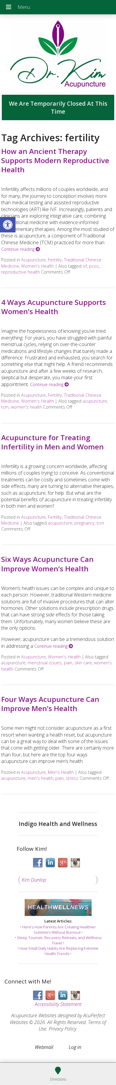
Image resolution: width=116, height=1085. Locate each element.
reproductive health (20, 272)
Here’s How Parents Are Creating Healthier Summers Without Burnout (59, 929)
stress (72, 778)
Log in (75, 1047)
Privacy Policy (62, 1028)
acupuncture (95, 401)
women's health (26, 407)
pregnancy (84, 523)
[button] (7, 224)
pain (68, 663)
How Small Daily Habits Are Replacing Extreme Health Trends (59, 951)
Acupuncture (33, 260)
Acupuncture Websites (34, 1015)
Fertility (55, 260)
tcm (5, 407)
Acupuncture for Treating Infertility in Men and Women (52, 442)
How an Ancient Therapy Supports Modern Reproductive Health (55, 160)
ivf (85, 266)
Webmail (44, 1047)
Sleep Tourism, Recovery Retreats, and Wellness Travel (59, 940)
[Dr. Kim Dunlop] (58, 55)
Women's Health (37, 266)
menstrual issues (45, 663)
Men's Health (61, 772)
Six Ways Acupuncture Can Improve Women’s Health (47, 563)
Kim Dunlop (34, 880)
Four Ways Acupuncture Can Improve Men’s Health (50, 703)
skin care (83, 663)
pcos (94, 266)
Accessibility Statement (58, 1004)
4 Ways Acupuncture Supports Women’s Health (53, 306)
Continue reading (18, 249)
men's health (40, 778)
